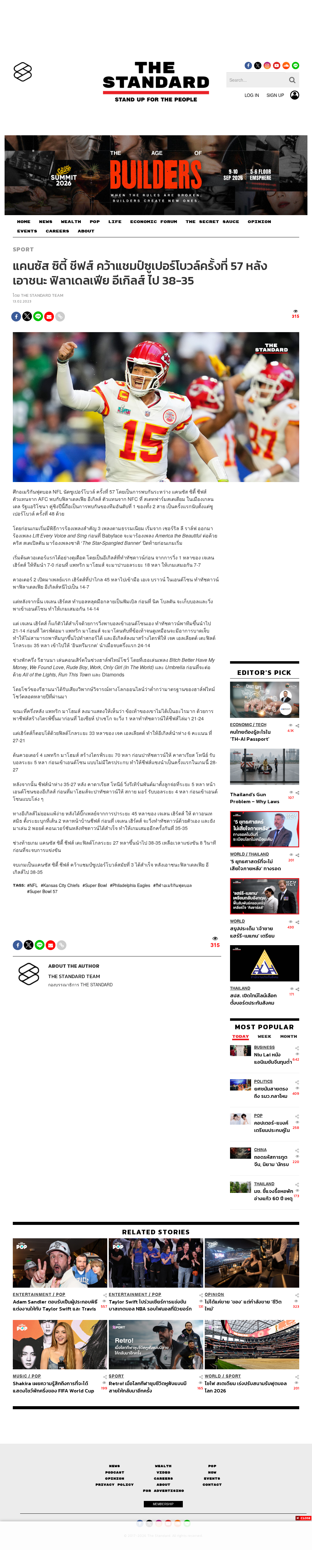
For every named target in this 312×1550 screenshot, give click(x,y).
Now (212, 1472)
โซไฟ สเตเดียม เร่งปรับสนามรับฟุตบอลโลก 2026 (246, 1387)
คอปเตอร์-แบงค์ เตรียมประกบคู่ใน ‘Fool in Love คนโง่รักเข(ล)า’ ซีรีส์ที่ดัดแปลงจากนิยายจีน (273, 1126)
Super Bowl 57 (44, 891)
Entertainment (32, 1294)
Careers (163, 1478)
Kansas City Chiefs (61, 885)
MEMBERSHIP (163, 1504)
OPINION (259, 222)
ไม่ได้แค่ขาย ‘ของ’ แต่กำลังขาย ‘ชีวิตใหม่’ (243, 1305)
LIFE (115, 222)
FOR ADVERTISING (163, 1490)
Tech (261, 724)
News (114, 1466)
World (237, 854)
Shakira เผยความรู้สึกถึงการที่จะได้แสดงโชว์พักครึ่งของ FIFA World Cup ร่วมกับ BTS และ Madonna (53, 1387)
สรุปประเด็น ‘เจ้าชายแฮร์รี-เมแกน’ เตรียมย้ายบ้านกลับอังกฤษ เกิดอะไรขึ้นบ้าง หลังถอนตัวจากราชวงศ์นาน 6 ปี (255, 932)
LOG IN (252, 95)
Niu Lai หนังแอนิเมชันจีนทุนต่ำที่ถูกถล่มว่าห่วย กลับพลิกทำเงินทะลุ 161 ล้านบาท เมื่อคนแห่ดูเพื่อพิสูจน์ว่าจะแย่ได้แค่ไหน (273, 1058)
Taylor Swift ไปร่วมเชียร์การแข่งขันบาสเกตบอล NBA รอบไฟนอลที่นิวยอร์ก (150, 1305)
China (260, 1149)
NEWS (45, 222)
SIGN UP (275, 95)
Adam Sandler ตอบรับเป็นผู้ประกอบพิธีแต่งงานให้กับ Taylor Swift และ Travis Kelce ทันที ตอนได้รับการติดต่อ (55, 1305)
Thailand (259, 854)
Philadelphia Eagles (131, 885)
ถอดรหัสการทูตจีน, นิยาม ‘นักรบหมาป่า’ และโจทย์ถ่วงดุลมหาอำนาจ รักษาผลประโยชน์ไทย (273, 1160)
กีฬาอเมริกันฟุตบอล (174, 885)
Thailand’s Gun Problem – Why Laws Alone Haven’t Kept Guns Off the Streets (255, 798)
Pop (212, 1466)
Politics (263, 1081)
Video (163, 1472)
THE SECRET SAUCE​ (212, 222)
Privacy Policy (114, 1484)
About (163, 1484)
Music (20, 1376)
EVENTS (27, 231)
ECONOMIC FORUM (153, 222)
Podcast (114, 1472)
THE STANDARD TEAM (42, 295)
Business (264, 1047)
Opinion (214, 1294)
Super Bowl (96, 885)
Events (212, 1478)
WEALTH (71, 222)
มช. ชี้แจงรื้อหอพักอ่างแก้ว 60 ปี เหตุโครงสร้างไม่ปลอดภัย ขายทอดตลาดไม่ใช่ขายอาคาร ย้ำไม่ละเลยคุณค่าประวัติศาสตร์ (273, 1194)
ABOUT (86, 231)
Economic (241, 724)
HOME (23, 222)
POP (95, 222)
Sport (23, 249)
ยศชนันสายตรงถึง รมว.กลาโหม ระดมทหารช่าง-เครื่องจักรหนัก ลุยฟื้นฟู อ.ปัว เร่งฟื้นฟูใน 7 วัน (273, 1092)
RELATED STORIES (156, 1232)
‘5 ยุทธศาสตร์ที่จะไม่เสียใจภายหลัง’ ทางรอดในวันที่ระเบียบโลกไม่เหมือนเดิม (255, 865)
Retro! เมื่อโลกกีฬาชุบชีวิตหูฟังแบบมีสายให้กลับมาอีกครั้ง (147, 1387)
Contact (212, 1484)
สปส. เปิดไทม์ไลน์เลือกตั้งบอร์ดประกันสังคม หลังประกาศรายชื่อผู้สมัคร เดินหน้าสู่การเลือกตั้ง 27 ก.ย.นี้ (253, 999)
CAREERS (57, 231)
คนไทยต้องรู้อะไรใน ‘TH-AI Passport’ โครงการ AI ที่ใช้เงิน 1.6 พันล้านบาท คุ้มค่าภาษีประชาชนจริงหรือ (254, 735)
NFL (34, 885)
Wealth (163, 1466)
